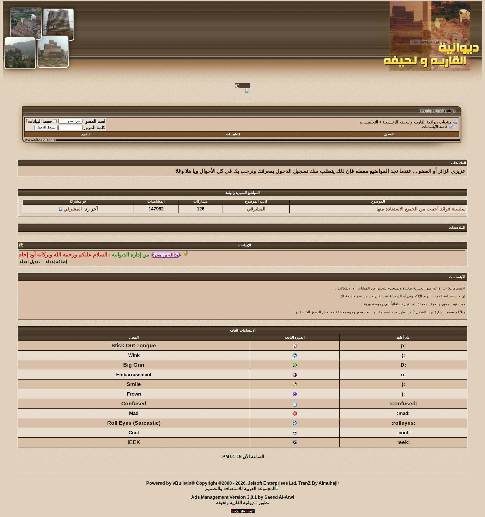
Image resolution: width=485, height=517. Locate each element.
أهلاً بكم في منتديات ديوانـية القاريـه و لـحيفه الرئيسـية (139, 470)
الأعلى (22, 470)
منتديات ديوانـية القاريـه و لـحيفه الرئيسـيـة (417, 122)
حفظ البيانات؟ (39, 121)
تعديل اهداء (30, 261)
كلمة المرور (94, 127)
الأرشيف (78, 470)
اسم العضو (95, 121)
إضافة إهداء (56, 261)
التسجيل (389, 134)
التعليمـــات (369, 122)
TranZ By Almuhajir (318, 483)
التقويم (85, 134)
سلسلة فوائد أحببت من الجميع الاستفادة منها (420, 205)
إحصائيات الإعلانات (49, 470)
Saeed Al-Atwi (279, 497)
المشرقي (256, 205)
